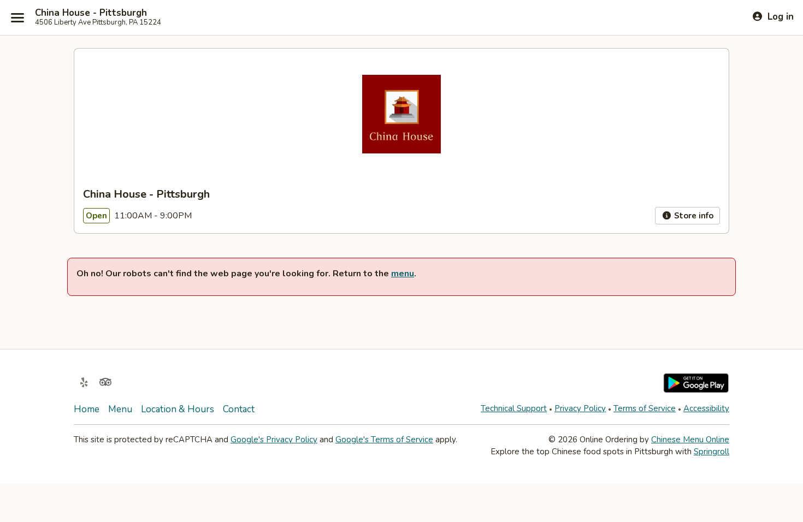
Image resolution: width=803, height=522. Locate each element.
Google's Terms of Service (384, 439)
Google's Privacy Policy (274, 439)
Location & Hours (177, 409)
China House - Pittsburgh (91, 13)
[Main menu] (17, 17)
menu (402, 274)
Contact (239, 409)
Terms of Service (644, 408)
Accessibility (706, 408)
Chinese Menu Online (690, 439)
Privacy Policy (580, 408)
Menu (120, 409)
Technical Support (514, 408)
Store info (692, 215)
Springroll (711, 451)
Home (86, 409)
